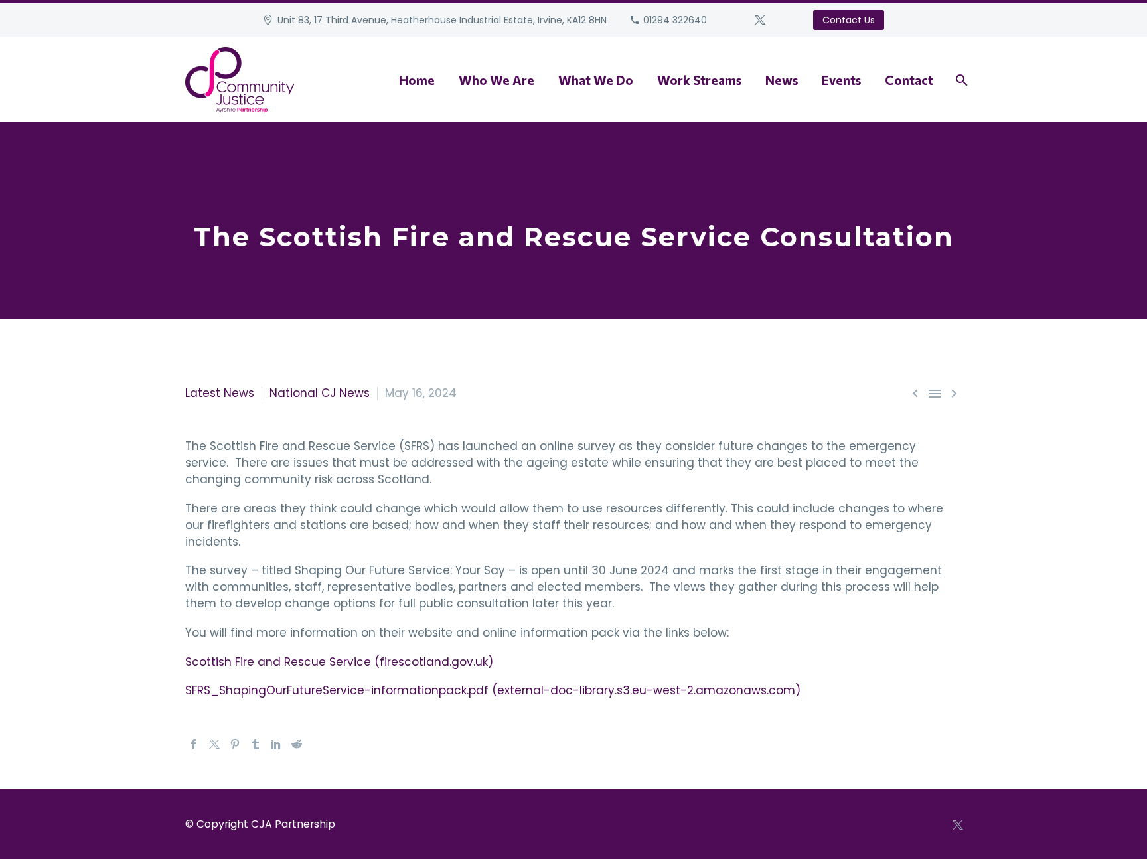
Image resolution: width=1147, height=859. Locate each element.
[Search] (960, 80)
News (781, 80)
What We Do (595, 80)
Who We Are (496, 80)
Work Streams (699, 80)
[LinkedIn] (276, 744)
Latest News (219, 393)
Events (841, 80)
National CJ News (319, 393)
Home (417, 80)
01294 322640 (675, 20)
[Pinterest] (235, 744)
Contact (909, 80)
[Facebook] (194, 744)
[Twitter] (760, 20)
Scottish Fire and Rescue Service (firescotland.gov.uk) (339, 662)
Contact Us (848, 20)
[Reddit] (296, 744)
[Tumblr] (255, 744)
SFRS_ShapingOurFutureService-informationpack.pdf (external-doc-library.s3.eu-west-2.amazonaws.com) (493, 690)
